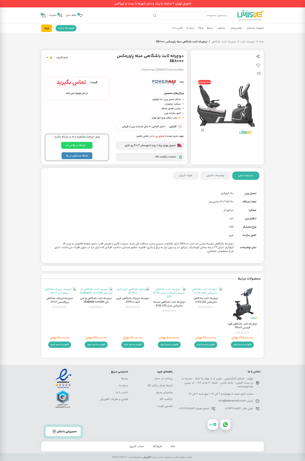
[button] (242, 345)
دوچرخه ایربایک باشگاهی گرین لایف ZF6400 (132, 300)
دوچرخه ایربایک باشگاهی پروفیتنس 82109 (59, 300)
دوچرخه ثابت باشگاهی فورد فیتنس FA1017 (243, 326)
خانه (261, 42)
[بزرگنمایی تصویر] (202, 130)
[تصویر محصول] (242, 304)
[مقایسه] (259, 73)
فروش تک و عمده (66, 28)
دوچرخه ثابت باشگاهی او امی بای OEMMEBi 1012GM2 (96, 300)
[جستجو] (155, 15)
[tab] (245, 176)
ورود (46, 28)
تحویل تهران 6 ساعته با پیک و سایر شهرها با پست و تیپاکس (152, 3)
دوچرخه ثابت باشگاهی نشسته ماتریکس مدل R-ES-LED (169, 304)
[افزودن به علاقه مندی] (258, 65)
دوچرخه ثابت (247, 42)
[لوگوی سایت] (250, 15)
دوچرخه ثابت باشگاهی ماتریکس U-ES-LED (206, 300)
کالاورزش (147, 457)
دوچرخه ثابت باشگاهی (223, 42)
